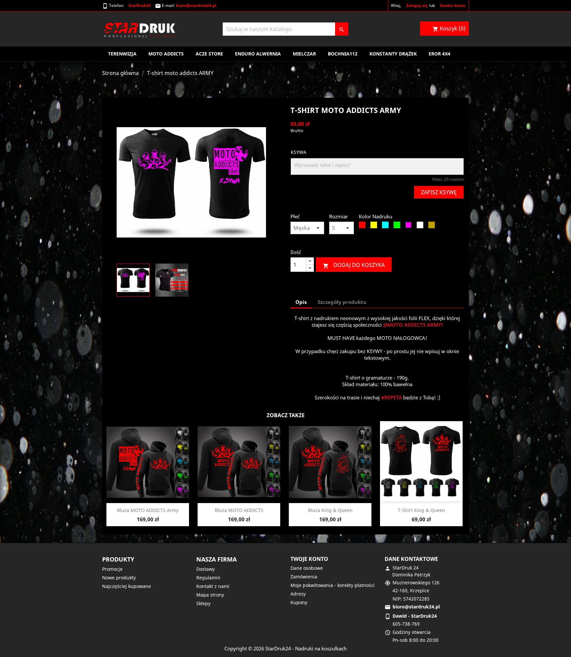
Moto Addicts (166, 54)
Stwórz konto (452, 5)
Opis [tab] (301, 302)
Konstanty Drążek (393, 54)
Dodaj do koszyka (354, 265)
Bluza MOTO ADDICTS (239, 510)
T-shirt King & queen (421, 510)
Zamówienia (303, 576)
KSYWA (298, 152)
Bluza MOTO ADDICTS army (147, 510)
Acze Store (209, 54)
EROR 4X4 (439, 54)
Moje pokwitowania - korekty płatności (332, 585)
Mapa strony (210, 595)
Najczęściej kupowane (126, 586)
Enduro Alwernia (258, 54)
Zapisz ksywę (439, 192)
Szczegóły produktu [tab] (342, 302)
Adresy (298, 594)
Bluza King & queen (330, 510)
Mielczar (304, 54)
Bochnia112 (343, 54)
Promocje (112, 569)
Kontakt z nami (212, 586)
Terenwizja (122, 54)
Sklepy (203, 603)
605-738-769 (406, 624)
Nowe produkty (119, 577)
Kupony (298, 602)
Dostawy (205, 569)
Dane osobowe (306, 568)
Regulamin (208, 577)
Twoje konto (309, 559)
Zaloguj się (417, 5)
